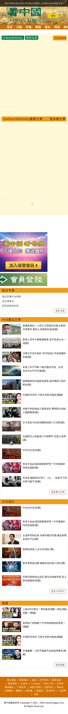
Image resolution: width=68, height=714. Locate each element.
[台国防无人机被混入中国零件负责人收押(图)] (11, 436)
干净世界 (21, 687)
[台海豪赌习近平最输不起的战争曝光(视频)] (11, 650)
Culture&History (12, 37)
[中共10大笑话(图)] (11, 450)
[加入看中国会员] (23, 234)
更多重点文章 (58, 492)
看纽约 (19, 690)
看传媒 (29, 690)
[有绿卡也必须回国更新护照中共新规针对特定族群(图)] (11, 464)
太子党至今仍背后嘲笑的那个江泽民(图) (44, 422)
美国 (38, 27)
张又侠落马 (8, 301)
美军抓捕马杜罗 (10, 305)
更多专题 (60, 310)
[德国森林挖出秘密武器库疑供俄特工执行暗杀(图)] (11, 381)
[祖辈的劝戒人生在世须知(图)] (11, 549)
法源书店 (48, 687)
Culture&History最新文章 (23, 119)
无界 (36, 694)
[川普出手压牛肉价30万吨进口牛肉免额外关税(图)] (11, 353)
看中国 (26, 14)
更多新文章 (58, 119)
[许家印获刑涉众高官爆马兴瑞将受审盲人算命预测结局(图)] (11, 576)
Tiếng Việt (48, 683)
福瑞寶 (39, 690)
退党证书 (50, 690)
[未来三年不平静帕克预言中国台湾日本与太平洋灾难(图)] (11, 367)
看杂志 (60, 687)
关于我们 (44, 680)
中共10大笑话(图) (32, 450)
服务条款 (56, 680)
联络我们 (23, 680)
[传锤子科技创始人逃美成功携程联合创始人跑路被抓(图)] (11, 408)
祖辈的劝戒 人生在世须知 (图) (38, 549)
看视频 (9, 690)
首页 (9, 27)
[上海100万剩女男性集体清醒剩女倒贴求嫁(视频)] (11, 609)
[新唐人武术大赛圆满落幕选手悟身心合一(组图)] (11, 339)
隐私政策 (12, 683)
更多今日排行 (58, 591)
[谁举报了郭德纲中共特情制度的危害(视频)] (11, 623)
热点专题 (8, 290)
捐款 (34, 680)
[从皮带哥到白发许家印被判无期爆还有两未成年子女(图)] (11, 535)
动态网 (62, 690)
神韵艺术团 (35, 687)
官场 (28, 27)
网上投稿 (11, 680)
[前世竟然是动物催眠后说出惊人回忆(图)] (11, 563)
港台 (47, 27)
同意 (53, 15)
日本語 (60, 683)
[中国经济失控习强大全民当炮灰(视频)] (11, 394)
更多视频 (60, 665)
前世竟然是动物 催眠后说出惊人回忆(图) (44, 563)
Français (35, 683)
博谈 (57, 27)
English (24, 683)
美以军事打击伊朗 (11, 296)
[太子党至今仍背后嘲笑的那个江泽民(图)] (11, 422)
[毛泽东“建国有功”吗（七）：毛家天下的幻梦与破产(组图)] (11, 477)
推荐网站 (9, 687)
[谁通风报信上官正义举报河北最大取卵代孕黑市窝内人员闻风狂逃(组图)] (11, 325)
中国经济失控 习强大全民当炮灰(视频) (43, 394)
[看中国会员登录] (23, 279)
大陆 (19, 27)
